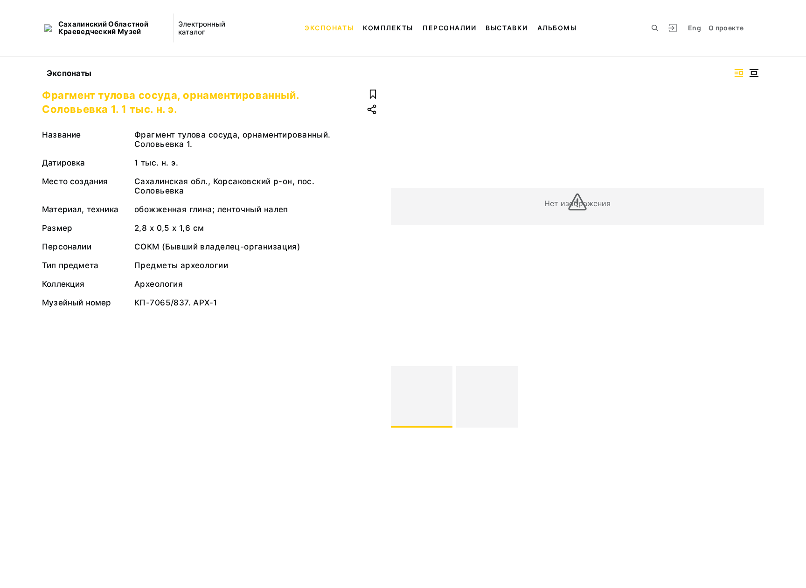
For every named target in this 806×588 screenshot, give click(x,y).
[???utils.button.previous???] (402, 397)
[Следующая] (753, 397)
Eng (694, 28)
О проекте (726, 28)
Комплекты (388, 28)
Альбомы (557, 28)
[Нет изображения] (421, 397)
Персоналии (449, 28)
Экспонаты (329, 28)
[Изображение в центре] (753, 73)
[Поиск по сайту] (655, 28)
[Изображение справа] (738, 73)
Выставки (507, 28)
